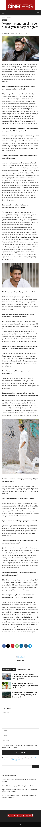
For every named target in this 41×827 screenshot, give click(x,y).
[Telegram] (30, 646)
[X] (8, 646)
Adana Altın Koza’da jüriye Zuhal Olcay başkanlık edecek (19, 786)
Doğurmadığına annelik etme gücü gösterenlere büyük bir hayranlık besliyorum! (24, 695)
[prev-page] (3, 702)
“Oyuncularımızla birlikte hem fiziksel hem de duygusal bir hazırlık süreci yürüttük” (25, 676)
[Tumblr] (26, 646)
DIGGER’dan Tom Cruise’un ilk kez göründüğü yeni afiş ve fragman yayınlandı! (19, 796)
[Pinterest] (12, 646)
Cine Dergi (6, 33)
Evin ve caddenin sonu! (9, 775)
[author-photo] (20, 657)
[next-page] (6, 702)
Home (3, 17)
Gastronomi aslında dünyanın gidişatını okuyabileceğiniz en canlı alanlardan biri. (25, 686)
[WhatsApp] (17, 646)
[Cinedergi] (20, 5)
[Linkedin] (21, 646)
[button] (3, 12)
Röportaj (9, 17)
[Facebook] (4, 646)
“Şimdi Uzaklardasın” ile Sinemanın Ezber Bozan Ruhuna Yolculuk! (19, 780)
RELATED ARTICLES (9, 669)
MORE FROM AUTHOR (24, 669)
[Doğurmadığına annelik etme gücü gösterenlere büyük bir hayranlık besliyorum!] (6, 695)
